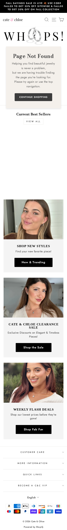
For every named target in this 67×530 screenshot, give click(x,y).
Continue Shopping (33, 97)
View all (33, 121)
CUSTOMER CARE (33, 452)
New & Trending (33, 262)
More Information (33, 463)
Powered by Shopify (33, 527)
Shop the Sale (33, 347)
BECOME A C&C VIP (32, 485)
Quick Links (32, 474)
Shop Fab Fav (33, 429)
